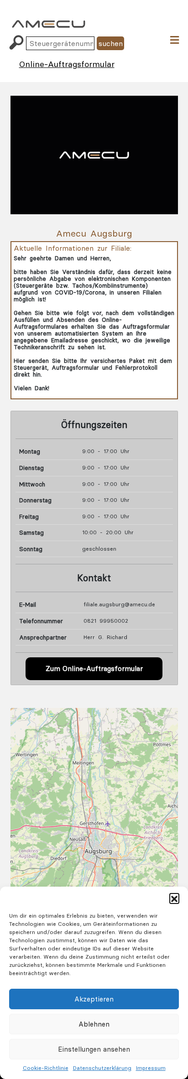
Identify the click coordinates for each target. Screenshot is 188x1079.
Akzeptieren (94, 999)
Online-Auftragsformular (67, 64)
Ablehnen (94, 1024)
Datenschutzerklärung (102, 1067)
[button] (174, 898)
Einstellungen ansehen (94, 1049)
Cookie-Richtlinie (45, 1067)
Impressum (151, 1067)
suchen (111, 43)
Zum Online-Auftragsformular (94, 668)
